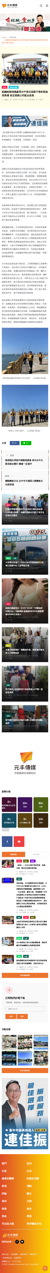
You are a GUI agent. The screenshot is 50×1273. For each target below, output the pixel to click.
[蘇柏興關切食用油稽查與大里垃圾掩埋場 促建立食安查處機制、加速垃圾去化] (8, 959)
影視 (4, 1186)
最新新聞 (13, 854)
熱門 (8, 505)
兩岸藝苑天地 (34, 1223)
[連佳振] (25, 121)
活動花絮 (12, 37)
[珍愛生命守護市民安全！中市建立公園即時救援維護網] (25, 1058)
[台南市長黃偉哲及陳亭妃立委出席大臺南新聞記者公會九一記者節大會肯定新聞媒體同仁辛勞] (8, 920)
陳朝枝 (10, 518)
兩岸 (4, 1201)
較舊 (7, 476)
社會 (15, 558)
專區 (29, 1216)
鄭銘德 (10, 726)
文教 (29, 1201)
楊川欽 (10, 656)
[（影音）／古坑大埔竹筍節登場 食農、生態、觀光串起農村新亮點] (8, 864)
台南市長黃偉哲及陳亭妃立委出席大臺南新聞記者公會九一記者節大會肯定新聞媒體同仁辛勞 (31, 924)
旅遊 (4, 1208)
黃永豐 (21, 931)
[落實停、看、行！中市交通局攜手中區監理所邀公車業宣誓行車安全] (40, 1042)
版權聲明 (17, 1258)
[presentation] (3, 23)
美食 (32, 861)
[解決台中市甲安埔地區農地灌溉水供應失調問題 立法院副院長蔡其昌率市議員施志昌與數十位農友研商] (9, 1042)
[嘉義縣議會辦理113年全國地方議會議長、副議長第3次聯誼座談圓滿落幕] (9, 1058)
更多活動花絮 (25, 1070)
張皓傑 (10, 568)
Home (4, 37)
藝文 (8, 645)
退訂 (22, 1016)
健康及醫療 (8, 1178)
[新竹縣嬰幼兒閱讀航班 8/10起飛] (25, 1042)
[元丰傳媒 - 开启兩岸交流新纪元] (10, 5)
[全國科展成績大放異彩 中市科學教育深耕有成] (40, 1058)
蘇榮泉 (21, 872)
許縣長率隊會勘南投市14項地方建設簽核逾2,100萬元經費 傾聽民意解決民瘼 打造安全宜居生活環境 (24, 512)
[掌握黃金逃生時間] (25, 764)
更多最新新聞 (25, 975)
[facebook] (7, 841)
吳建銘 (21, 910)
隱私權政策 (7, 1258)
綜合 (15, 505)
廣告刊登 (5, 1254)
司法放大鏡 (8, 1223)
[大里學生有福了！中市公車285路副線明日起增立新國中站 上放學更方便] (25, 551)
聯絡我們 (33, 1254)
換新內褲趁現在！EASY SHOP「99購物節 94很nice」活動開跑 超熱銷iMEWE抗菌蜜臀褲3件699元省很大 (24, 611)
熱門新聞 (36, 854)
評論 (4, 1193)
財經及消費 (13, 87)
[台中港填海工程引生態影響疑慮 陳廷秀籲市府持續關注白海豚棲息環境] (8, 941)
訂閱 (10, 1016)
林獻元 (6, 100)
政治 (8, 558)
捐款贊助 (14, 1254)
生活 (4, 87)
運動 (29, 1186)
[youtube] (19, 841)
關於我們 (24, 1254)
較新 (12, 455)
